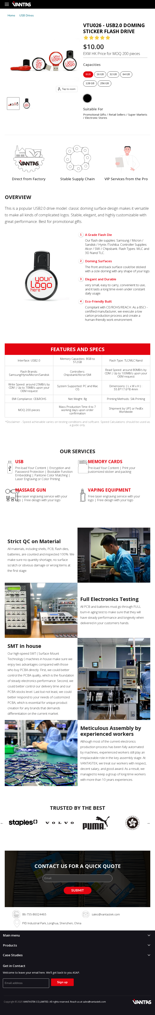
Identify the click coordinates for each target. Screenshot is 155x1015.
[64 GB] (126, 78)
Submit (77, 890)
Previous (2, 823)
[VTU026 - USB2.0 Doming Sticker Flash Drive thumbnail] (13, 104)
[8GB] (88, 78)
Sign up (62, 982)
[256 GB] (105, 87)
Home (11, 15)
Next (148, 823)
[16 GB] (100, 78)
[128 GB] (90, 87)
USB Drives (26, 15)
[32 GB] (113, 78)
